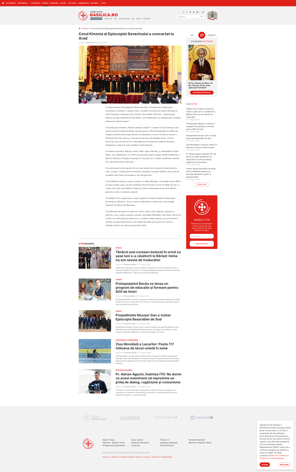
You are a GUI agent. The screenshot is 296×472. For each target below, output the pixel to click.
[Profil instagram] (190, 12)
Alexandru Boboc (130, 264)
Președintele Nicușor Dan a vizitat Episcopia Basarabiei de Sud (143, 317)
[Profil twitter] (187, 12)
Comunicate (83, 3)
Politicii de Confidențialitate (272, 458)
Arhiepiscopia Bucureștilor (114, 445)
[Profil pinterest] (194, 12)
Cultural (72, 3)
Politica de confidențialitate (162, 457)
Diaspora (54, 3)
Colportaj (135, 445)
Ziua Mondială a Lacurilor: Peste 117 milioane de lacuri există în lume (145, 346)
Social (63, 3)
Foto (103, 3)
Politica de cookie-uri (143, 457)
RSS (133, 18)
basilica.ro (90, 43)
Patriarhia (11, 3)
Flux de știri (96, 18)
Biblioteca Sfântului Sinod (200, 442)
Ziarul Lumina (137, 440)
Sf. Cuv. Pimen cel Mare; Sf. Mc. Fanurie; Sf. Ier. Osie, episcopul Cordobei (200, 85)
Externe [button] (95, 3)
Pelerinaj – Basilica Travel (114, 442)
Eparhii (45, 3)
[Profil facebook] (183, 12)
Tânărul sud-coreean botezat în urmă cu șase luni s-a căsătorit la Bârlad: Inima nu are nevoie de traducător (148, 256)
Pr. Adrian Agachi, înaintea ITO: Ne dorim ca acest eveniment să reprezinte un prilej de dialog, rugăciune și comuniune (148, 378)
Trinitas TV (164, 440)
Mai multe (284, 464)
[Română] (203, 12)
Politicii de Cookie (277, 455)
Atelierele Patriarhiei (140, 442)
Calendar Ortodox (202, 92)
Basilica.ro (104, 14)
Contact (138, 18)
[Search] (202, 17)
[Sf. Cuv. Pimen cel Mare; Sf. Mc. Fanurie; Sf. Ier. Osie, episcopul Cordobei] (201, 62)
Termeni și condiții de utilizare (123, 457)
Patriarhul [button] (22, 3)
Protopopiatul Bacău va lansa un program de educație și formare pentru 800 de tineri (147, 288)
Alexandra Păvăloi (130, 353)
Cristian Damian (129, 296)
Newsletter (146, 18)
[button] (293, 3)
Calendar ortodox (124, 18)
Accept (265, 464)
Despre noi (107, 457)
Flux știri (201, 184)
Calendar (202, 41)
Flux (191, 104)
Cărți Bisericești (167, 445)
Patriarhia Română (197, 440)
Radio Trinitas (108, 440)
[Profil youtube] (197, 12)
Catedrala (35, 3)
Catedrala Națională (168, 442)
